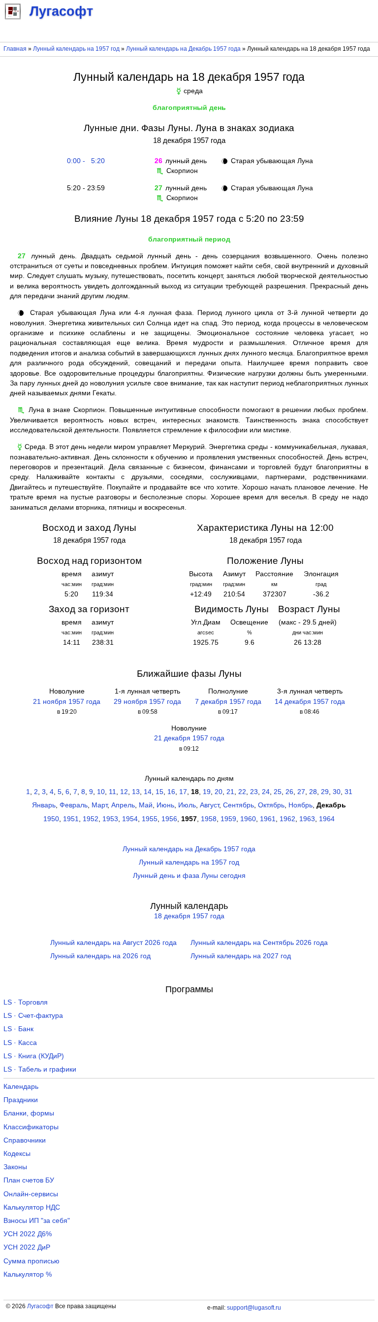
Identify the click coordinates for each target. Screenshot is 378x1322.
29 (325, 792)
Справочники (24, 1140)
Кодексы (17, 1153)
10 (101, 792)
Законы (15, 1167)
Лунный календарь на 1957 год (76, 48)
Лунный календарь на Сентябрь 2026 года (259, 942)
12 (124, 792)
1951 (71, 819)
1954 (130, 819)
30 (337, 792)
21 (230, 792)
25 (278, 792)
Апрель (123, 805)
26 (289, 792)
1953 (110, 819)
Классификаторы (31, 1127)
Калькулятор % (27, 1274)
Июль (187, 805)
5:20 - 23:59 (84, 188)
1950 (51, 819)
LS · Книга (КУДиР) (33, 1056)
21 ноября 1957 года (66, 701)
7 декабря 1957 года (228, 701)
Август (209, 805)
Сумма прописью (31, 1261)
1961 (268, 819)
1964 (327, 819)
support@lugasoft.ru (254, 1307)
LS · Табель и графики (39, 1069)
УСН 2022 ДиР (26, 1247)
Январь (44, 805)
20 (218, 792)
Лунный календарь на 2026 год (100, 956)
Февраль (74, 805)
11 (112, 792)
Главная (15, 48)
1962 (287, 819)
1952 (90, 819)
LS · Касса (20, 1042)
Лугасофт (40, 1306)
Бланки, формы (28, 1113)
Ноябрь (300, 805)
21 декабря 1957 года (189, 738)
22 (242, 792)
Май (146, 805)
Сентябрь (238, 805)
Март (99, 805)
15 (159, 792)
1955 (150, 819)
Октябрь (271, 805)
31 (348, 792)
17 (183, 792)
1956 (169, 819)
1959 (228, 819)
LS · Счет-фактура (33, 1015)
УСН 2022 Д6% (27, 1234)
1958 (209, 819)
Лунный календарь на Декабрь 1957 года (183, 48)
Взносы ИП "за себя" (36, 1220)
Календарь (20, 1086)
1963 (307, 819)
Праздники (20, 1100)
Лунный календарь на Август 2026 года (113, 942)
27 (301, 792)
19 (207, 792)
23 (254, 792)
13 (136, 792)
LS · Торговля (25, 1002)
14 (148, 792)
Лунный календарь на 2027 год (240, 956)
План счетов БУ (28, 1180)
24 (266, 792)
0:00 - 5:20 (84, 161)
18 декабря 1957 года (189, 916)
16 (171, 792)
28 (313, 792)
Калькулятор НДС (31, 1207)
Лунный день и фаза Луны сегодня (189, 875)
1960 (248, 819)
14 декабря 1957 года (310, 701)
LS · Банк (18, 1029)
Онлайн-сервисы (30, 1194)
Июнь (165, 805)
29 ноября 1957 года (147, 701)
